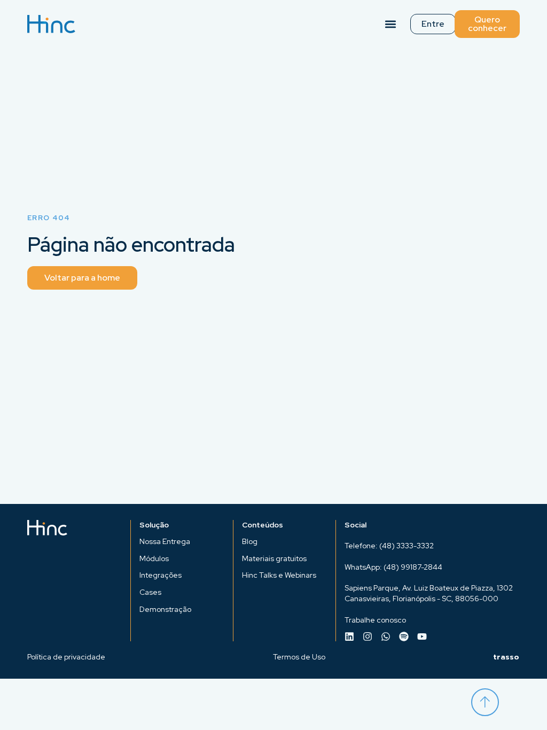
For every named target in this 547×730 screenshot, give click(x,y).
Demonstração (165, 609)
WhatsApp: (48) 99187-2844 (393, 567)
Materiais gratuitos (274, 558)
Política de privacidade (66, 657)
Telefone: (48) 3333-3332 (389, 545)
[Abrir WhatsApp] (520, 703)
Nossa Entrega (164, 541)
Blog (249, 541)
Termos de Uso (299, 657)
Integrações (160, 575)
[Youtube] (422, 636)
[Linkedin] (349, 636)
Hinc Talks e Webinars (279, 575)
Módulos (154, 558)
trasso (506, 657)
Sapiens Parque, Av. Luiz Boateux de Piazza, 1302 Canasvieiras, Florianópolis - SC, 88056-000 (429, 593)
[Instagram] (367, 636)
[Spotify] (404, 636)
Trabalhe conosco (375, 620)
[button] (391, 24)
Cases (150, 592)
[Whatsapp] (385, 636)
